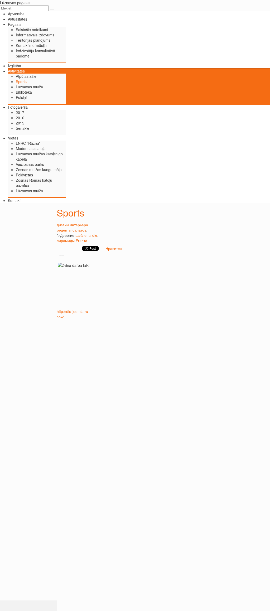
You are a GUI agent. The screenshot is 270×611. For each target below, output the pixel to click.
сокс (60, 316)
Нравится (113, 248)
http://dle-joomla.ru (72, 311)
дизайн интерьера (72, 224)
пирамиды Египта (72, 240)
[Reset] (52, 9)
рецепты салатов (71, 230)
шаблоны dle (86, 235)
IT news (60, 255)
